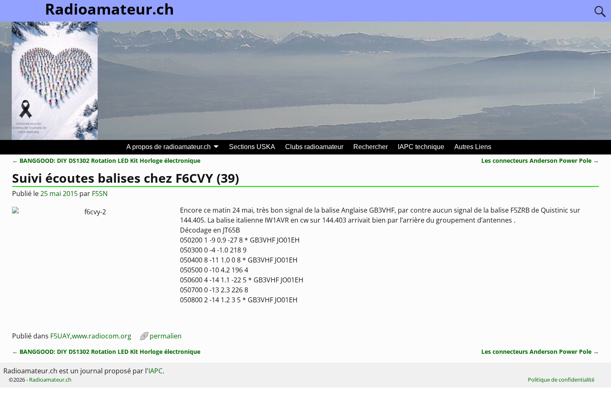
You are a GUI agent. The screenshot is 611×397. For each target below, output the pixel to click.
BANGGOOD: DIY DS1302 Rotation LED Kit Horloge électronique (106, 160)
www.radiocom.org (101, 336)
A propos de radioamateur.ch (168, 146)
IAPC (155, 370)
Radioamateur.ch (50, 379)
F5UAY (60, 336)
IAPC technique (421, 146)
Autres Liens (472, 146)
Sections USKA (252, 146)
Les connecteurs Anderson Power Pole (540, 160)
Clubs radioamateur (314, 146)
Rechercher (370, 146)
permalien (166, 336)
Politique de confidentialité (561, 379)
